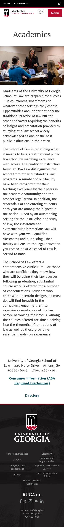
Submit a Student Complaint (32, 482)
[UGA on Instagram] (31, 501)
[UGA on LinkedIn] (41, 501)
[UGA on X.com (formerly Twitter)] (25, 501)
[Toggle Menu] (59, 3)
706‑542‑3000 (32, 516)
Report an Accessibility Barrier (47, 467)
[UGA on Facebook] (21, 501)
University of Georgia (16, 3)
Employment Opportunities (46, 460)
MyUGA (17, 459)
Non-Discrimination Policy (47, 475)
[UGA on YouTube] (36, 501)
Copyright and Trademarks (17, 467)
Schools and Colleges (17, 453)
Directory (32, 395)
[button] (4, 66)
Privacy (17, 474)
